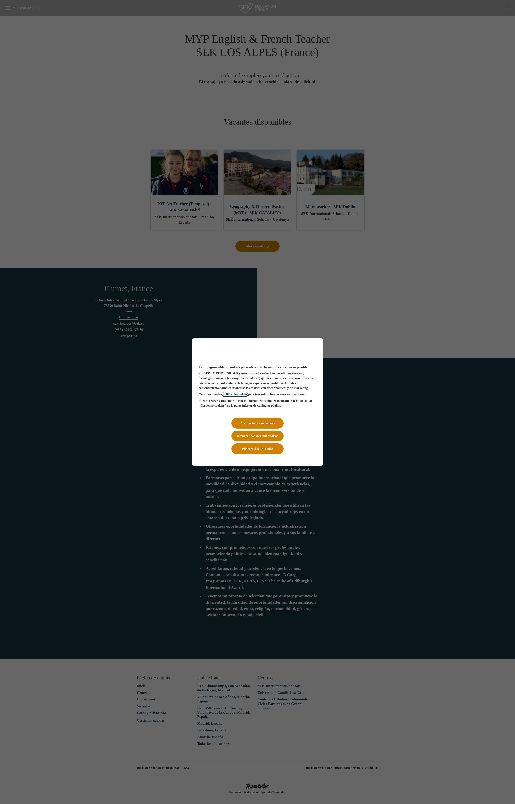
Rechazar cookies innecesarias (257, 436)
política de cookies (235, 394)
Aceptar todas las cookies (257, 423)
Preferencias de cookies (257, 448)
